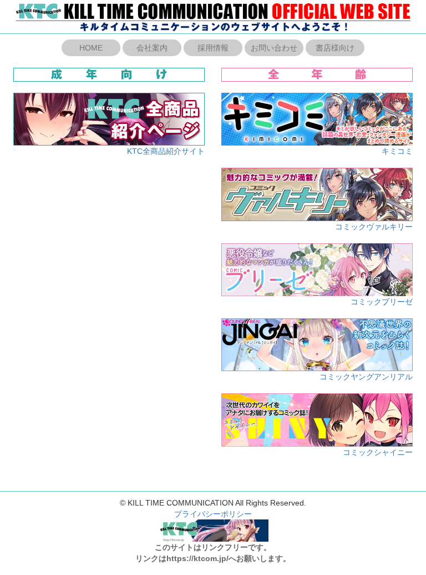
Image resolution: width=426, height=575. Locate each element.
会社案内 (152, 47)
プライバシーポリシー (213, 513)
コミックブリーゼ (382, 301)
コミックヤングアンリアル (366, 376)
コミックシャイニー (378, 452)
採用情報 (213, 47)
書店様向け (335, 47)
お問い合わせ (274, 47)
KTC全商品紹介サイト (166, 151)
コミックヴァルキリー (374, 226)
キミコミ (397, 151)
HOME (91, 47)
